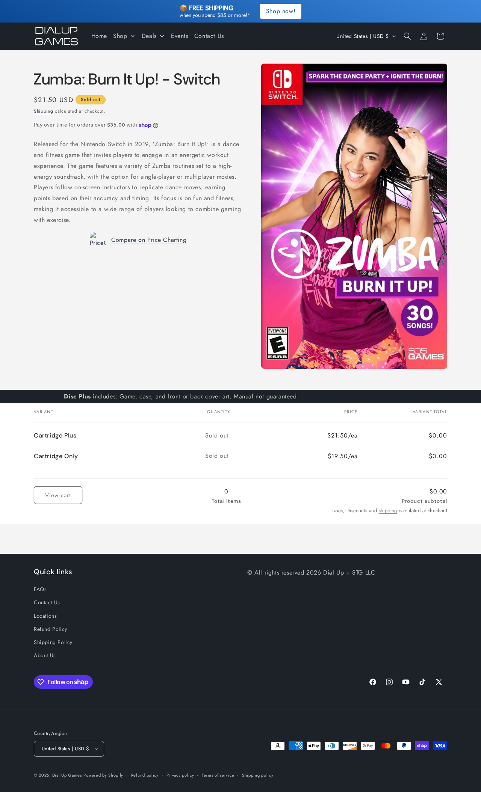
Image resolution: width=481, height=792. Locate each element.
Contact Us (47, 602)
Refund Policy (50, 629)
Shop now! (280, 11)
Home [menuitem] (99, 36)
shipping (388, 510)
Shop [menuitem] (120, 36)
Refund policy (145, 775)
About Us (45, 655)
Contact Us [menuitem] (209, 36)
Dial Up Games (67, 775)
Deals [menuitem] (149, 36)
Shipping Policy (53, 642)
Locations (45, 616)
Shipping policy (258, 775)
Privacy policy (180, 775)
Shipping (43, 111)
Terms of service (218, 775)
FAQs (40, 589)
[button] (407, 36)
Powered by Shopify (103, 775)
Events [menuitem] (179, 36)
